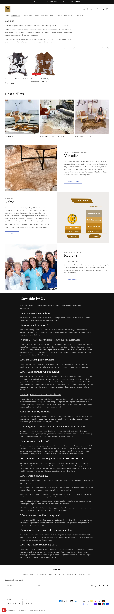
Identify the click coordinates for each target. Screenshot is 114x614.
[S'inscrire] (39, 585)
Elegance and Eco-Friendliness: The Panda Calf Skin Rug (16, 79)
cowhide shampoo (31, 454)
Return (89, 574)
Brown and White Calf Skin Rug (40, 79)
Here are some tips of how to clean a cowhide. (67, 454)
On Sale (8, 136)
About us (43, 574)
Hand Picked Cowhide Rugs (51, 136)
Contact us (77, 419)
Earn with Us (34, 574)
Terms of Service (80, 574)
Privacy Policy (52, 574)
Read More (12, 234)
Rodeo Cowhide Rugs (14, 610)
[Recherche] (98, 9)
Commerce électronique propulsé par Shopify (33, 610)
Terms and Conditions (66, 574)
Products (25, 574)
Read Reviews (72, 279)
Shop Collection (73, 181)
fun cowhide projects (67, 471)
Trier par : (66, 48)
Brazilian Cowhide (82, 136)
